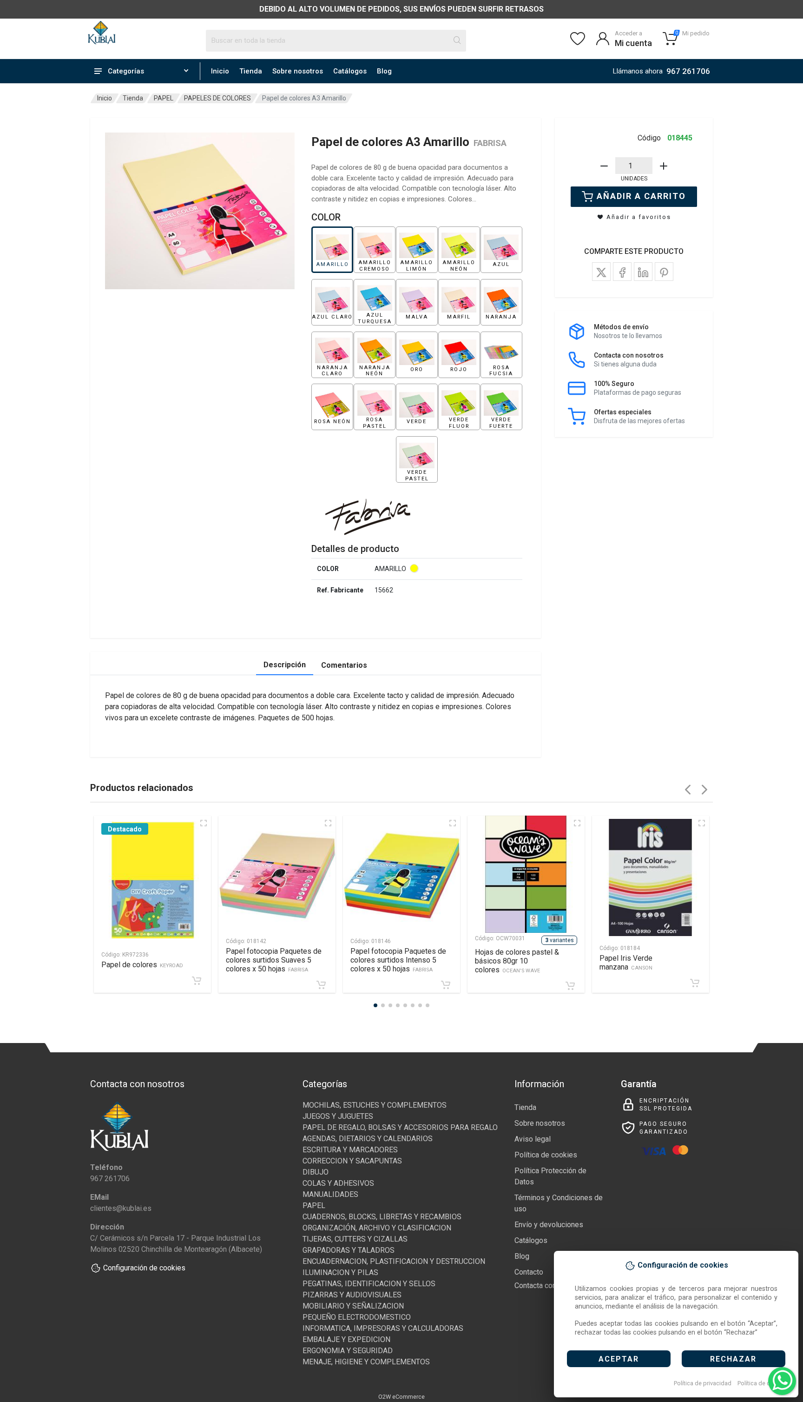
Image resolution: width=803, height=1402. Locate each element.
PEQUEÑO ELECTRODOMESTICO (357, 1317)
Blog (384, 71)
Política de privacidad (702, 1383)
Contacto (528, 1272)
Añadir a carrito (641, 196)
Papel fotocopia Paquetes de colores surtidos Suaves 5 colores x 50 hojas (274, 960)
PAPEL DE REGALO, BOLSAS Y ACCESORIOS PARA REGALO (400, 1127)
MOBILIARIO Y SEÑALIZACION (353, 1306)
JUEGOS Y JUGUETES (338, 1116)
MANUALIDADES (330, 1194)
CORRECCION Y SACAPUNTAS (352, 1160)
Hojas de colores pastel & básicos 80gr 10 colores (517, 961)
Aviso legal (532, 1139)
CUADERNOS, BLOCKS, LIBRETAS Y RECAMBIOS (382, 1216)
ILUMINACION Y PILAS (340, 1272)
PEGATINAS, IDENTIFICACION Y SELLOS (369, 1283)
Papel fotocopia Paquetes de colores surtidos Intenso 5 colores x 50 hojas (398, 960)
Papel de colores (142, 964)
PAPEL (163, 98)
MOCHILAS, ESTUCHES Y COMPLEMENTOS (375, 1105)
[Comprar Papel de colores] (196, 980)
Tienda (250, 71)
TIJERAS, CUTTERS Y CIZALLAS (355, 1239)
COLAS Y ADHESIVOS (338, 1183)
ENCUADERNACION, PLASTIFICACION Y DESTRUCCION (394, 1261)
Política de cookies (762, 1383)
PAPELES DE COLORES (217, 98)
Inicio (220, 71)
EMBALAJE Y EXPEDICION (346, 1339)
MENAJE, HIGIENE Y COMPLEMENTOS (366, 1361)
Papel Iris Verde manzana (625, 962)
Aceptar (619, 1359)
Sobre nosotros (297, 71)
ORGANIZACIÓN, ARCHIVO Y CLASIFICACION (377, 1227)
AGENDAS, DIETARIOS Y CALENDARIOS (368, 1138)
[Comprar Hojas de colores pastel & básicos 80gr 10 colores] (570, 985)
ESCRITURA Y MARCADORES (350, 1149)
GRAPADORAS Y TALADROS (349, 1250)
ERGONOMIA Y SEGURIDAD (348, 1350)
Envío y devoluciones (548, 1224)
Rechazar (733, 1359)
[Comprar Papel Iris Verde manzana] (694, 983)
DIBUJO (316, 1172)
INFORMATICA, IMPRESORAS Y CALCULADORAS (383, 1328)
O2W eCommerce (401, 1396)
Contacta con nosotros (550, 1285)
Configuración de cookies (144, 1267)
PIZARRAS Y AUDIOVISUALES (352, 1294)
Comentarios (344, 665)
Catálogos (350, 71)
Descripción (284, 664)
